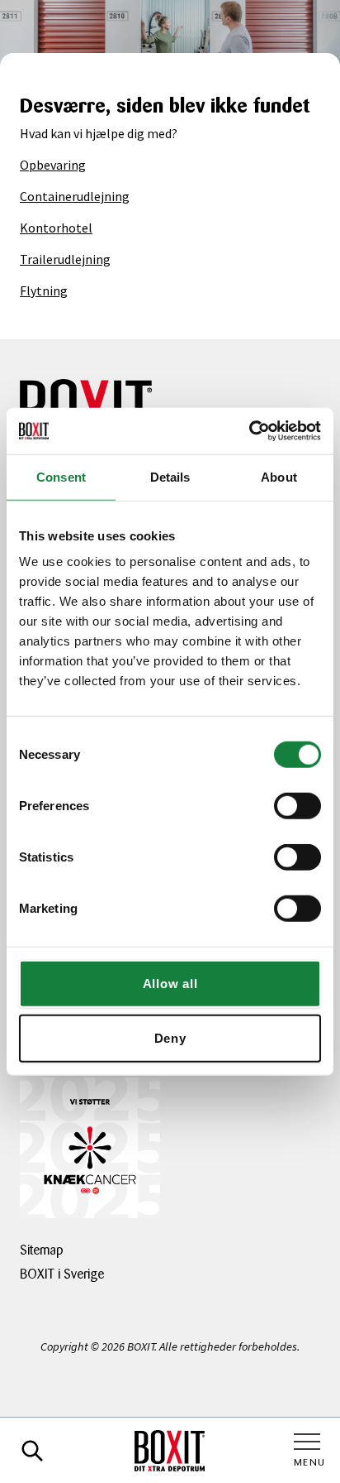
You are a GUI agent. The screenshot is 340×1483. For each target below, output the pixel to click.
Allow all (170, 984)
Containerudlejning (75, 196)
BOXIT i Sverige (62, 1274)
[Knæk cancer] (90, 1147)
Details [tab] (170, 476)
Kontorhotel (56, 227)
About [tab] (279, 476)
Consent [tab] (61, 476)
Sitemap (42, 1250)
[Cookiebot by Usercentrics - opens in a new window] (249, 431)
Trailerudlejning (65, 259)
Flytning (44, 290)
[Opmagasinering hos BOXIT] (170, 1450)
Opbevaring (53, 164)
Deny (170, 1037)
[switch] (297, 806)
